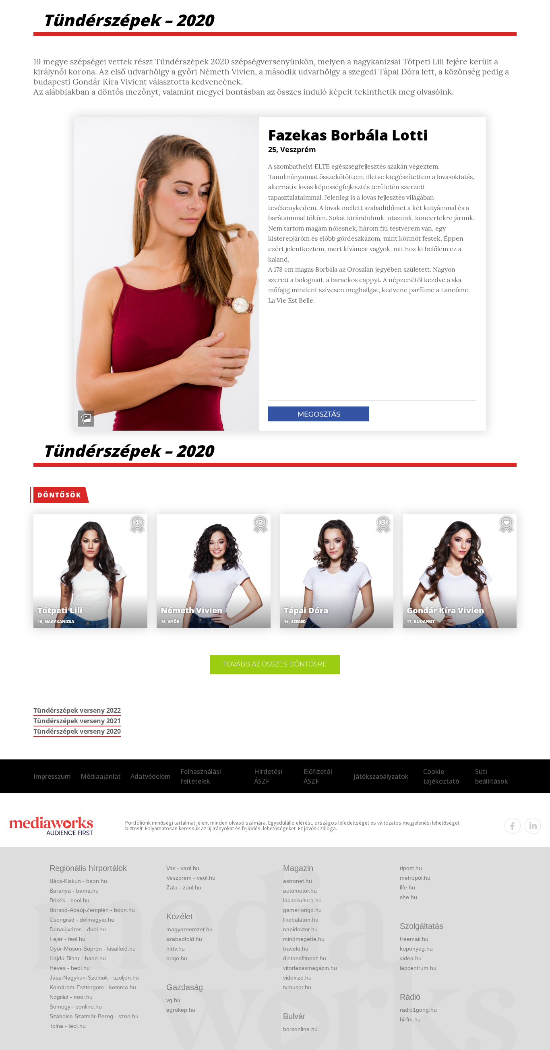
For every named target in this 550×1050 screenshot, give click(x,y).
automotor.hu (300, 890)
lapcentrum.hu (418, 968)
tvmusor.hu (297, 987)
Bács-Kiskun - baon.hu (78, 881)
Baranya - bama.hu (74, 890)
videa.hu (411, 958)
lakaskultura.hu (302, 900)
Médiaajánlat (101, 776)
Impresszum (52, 776)
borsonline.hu (300, 1029)
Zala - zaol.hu (183, 887)
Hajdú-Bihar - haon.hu (78, 958)
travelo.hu (295, 948)
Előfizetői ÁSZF (318, 776)
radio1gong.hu (418, 1010)
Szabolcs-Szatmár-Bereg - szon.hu (94, 1016)
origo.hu (176, 958)
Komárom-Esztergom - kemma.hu (93, 987)
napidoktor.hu (300, 929)
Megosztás (319, 414)
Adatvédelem (150, 776)
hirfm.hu (410, 1019)
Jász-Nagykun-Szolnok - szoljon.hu (94, 977)
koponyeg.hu (416, 948)
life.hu (407, 887)
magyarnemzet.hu (189, 929)
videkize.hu (297, 977)
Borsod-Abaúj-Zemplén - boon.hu (92, 910)
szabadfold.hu (184, 939)
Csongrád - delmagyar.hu (82, 919)
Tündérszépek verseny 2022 (77, 710)
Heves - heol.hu (70, 968)
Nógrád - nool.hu (71, 997)
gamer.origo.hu (302, 910)
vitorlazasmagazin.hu (310, 968)
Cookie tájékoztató (441, 776)
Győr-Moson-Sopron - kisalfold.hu (93, 948)
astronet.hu (297, 881)
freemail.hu (414, 939)
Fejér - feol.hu (67, 939)
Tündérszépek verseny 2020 (77, 731)
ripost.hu (411, 868)
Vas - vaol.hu (182, 868)
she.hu (408, 897)
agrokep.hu (180, 1010)
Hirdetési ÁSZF (268, 776)
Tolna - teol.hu (68, 1026)
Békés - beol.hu (69, 900)
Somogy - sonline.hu (76, 1006)
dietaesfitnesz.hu (304, 958)
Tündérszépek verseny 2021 (77, 720)
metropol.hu (415, 878)
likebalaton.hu (300, 919)
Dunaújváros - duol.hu (78, 929)
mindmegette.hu (304, 939)
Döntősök (59, 495)
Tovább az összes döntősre (275, 664)
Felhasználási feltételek (200, 776)
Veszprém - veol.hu (190, 878)
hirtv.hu (175, 948)
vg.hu (173, 1000)
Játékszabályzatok (381, 776)
